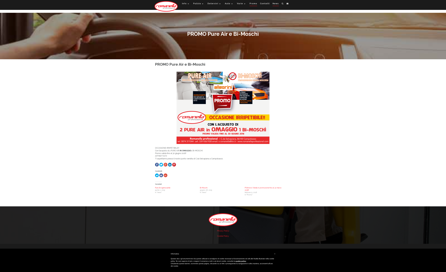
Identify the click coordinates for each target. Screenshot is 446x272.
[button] (283, 4)
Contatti (265, 3)
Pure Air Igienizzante (162, 188)
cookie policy (240, 261)
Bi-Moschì (203, 188)
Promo (253, 3)
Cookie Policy (223, 236)
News (276, 3)
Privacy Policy (223, 231)
